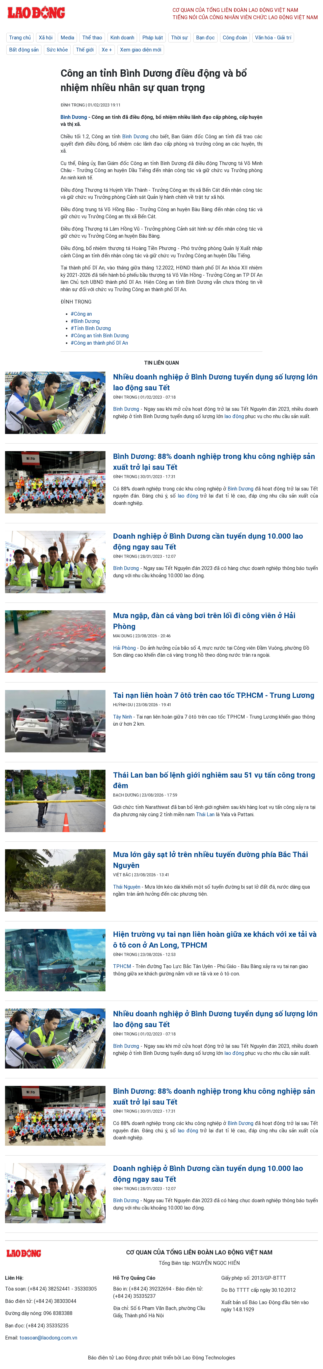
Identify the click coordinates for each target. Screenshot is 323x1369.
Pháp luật (152, 38)
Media (67, 38)
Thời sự (179, 38)
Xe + (107, 50)
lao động (234, 416)
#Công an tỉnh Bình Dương (100, 336)
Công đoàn (235, 38)
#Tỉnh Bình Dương (91, 328)
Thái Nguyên (126, 887)
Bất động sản (24, 50)
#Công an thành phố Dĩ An (99, 343)
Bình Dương (74, 117)
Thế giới (85, 50)
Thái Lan (205, 814)
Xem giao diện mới (140, 50)
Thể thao (92, 38)
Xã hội (45, 38)
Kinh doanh (122, 38)
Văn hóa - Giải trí (273, 38)
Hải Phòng (124, 648)
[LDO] (55, 404)
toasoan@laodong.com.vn (48, 1338)
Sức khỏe (57, 50)
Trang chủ (20, 38)
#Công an (81, 314)
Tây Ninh (122, 717)
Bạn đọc (205, 38)
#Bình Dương (85, 321)
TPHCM (122, 966)
